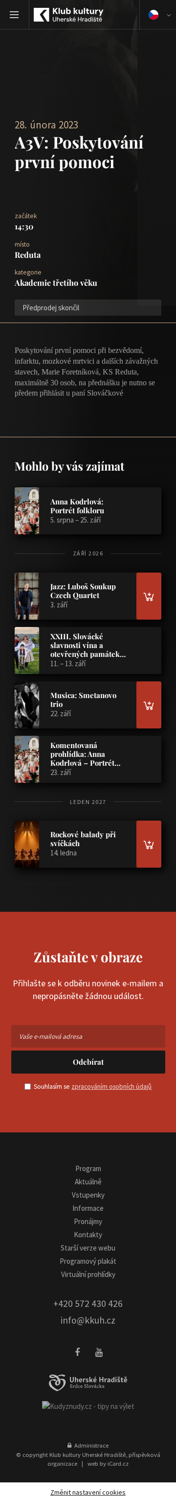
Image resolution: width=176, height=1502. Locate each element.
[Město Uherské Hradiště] (88, 1383)
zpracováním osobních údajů (111, 1086)
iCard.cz (118, 1463)
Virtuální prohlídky (88, 1274)
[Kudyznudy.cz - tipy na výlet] (88, 1405)
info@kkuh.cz (88, 1320)
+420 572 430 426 (88, 1303)
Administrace (90, 1445)
